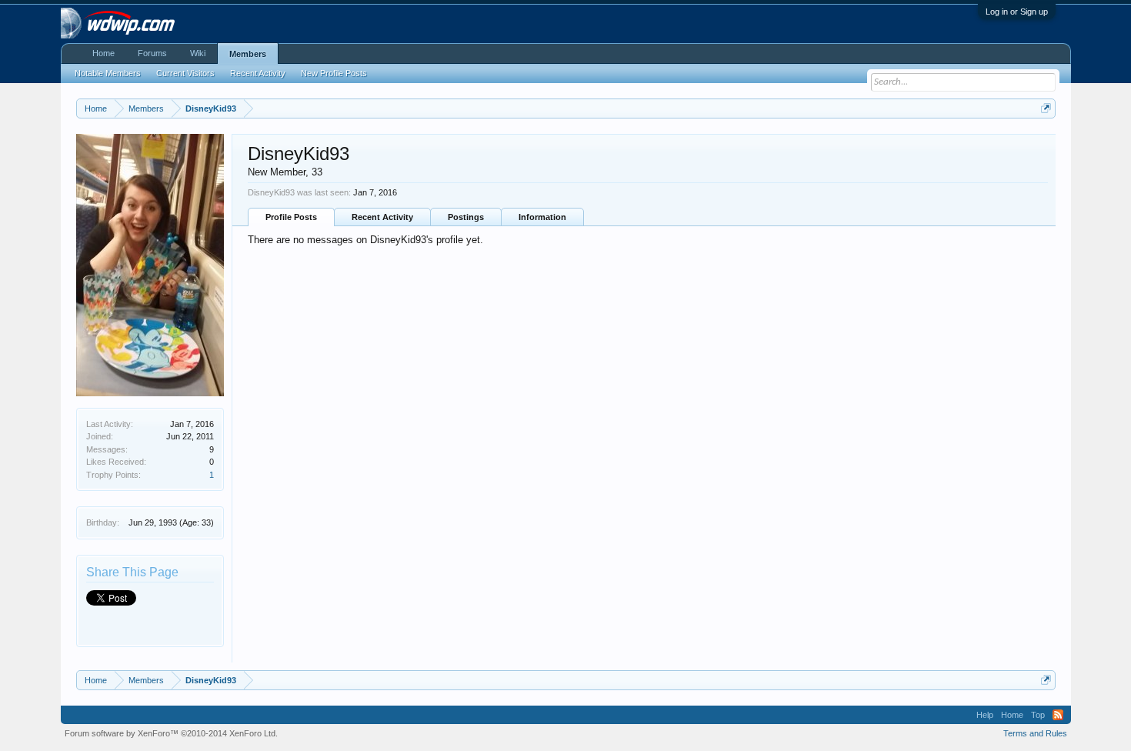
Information (542, 217)
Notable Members (108, 73)
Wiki (197, 53)
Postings (466, 217)
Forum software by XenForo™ (171, 733)
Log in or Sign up (1017, 11)
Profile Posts (291, 217)
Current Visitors (185, 73)
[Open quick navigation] (1046, 108)
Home (103, 53)
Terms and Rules (1035, 733)
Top (1038, 714)
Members (247, 53)
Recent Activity (382, 217)
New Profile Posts (334, 73)
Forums (152, 53)
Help (984, 714)
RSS (1058, 714)
